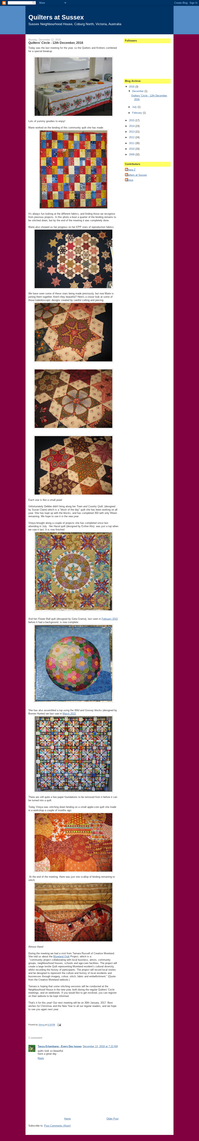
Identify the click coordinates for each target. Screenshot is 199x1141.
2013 (132, 131)
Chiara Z (130, 169)
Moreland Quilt (61, 956)
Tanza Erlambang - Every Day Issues (60, 1046)
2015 (132, 120)
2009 (132, 154)
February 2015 (110, 618)
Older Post (112, 1118)
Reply (41, 1058)
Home (67, 1118)
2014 (132, 126)
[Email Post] (59, 1025)
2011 (132, 143)
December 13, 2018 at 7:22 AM (100, 1046)
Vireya (41, 1025)
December (138, 91)
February (137, 112)
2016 (132, 86)
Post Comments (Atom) (57, 1125)
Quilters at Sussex (56, 17)
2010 (132, 148)
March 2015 (69, 713)
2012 (132, 137)
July (135, 106)
